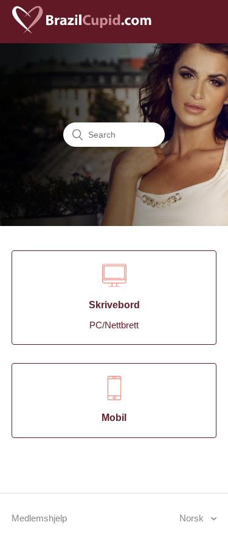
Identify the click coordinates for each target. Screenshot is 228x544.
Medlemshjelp (39, 518)
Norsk (192, 518)
